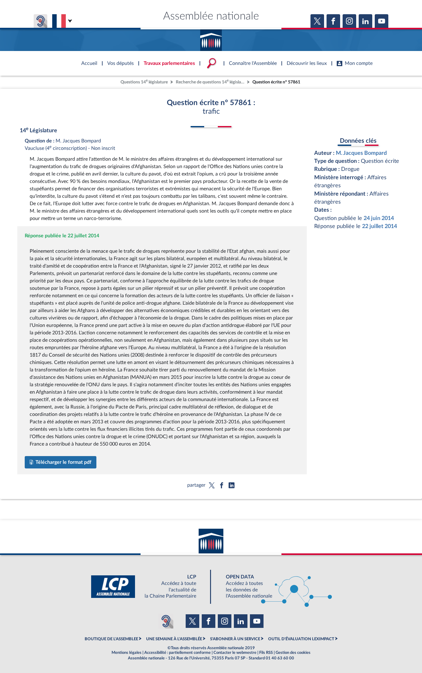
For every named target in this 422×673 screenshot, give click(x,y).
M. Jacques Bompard (361, 153)
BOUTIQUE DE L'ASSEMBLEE (111, 639)
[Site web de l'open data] (273, 587)
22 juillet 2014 (379, 226)
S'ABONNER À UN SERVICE (235, 639)
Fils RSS (266, 652)
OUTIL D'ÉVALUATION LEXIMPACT (301, 639)
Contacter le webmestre (234, 652)
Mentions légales (126, 652)
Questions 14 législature (144, 81)
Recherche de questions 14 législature (211, 81)
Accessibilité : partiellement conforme (177, 652)
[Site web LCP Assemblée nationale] (148, 587)
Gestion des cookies (293, 652)
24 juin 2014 (379, 218)
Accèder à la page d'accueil (211, 38)
